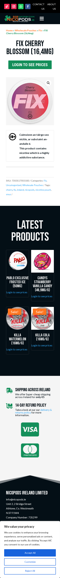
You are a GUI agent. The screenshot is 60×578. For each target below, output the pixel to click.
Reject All (30, 570)
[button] (48, 83)
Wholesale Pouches (25, 30)
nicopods (29, 189)
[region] (30, 549)
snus (8, 194)
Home (9, 30)
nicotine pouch (43, 189)
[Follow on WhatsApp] (21, 6)
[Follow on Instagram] (13, 6)
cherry (9, 189)
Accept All (30, 552)
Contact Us (38, 6)
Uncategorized (13, 185)
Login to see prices (30, 64)
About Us (51, 6)
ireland (20, 189)
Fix (40, 30)
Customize (30, 561)
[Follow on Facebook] (27, 6)
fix (15, 189)
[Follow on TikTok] (7, 6)
